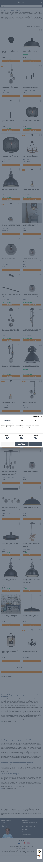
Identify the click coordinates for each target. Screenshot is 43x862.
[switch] (39, 857)
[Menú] (41, 850)
